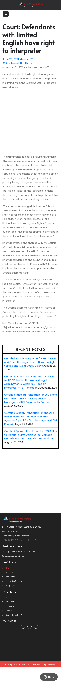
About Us (9, 572)
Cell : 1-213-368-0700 (10, 531)
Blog (7, 597)
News (28, 63)
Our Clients (9, 602)
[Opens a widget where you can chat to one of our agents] (49, 677)
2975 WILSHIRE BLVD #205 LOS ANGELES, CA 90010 (22, 527)
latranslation (17, 63)
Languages (10, 585)
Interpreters (10, 577)
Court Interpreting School (16, 615)
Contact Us (9, 610)
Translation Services (13, 581)
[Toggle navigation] (6, 14)
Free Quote (9, 606)
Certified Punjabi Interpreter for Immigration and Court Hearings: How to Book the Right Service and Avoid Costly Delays (30, 362)
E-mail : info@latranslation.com (15, 536)
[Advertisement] (30, 122)
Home (7, 568)
